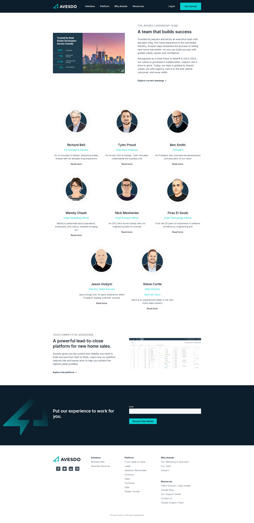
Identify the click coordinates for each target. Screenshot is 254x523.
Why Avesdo (120, 6)
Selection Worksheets (135, 470)
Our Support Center (171, 494)
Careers (165, 470)
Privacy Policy (116, 515)
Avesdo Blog (167, 490)
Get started (191, 6)
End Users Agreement (134, 515)
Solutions (90, 6)
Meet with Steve (152, 294)
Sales (127, 478)
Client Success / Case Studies (176, 485)
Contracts (129, 483)
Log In (172, 6)
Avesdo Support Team (172, 502)
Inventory (129, 474)
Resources (138, 6)
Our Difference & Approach (175, 462)
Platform (104, 6)
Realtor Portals (132, 491)
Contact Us (166, 498)
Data (127, 487)
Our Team (166, 466)
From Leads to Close (135, 462)
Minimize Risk (98, 462)
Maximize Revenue (100, 466)
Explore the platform (63, 372)
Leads (127, 466)
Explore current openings (151, 80)
